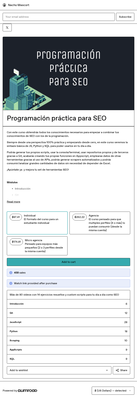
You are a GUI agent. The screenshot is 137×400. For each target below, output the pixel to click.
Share (123, 370)
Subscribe (125, 16)
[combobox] (59, 370)
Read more (13, 201)
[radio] (37, 223)
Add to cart (69, 261)
